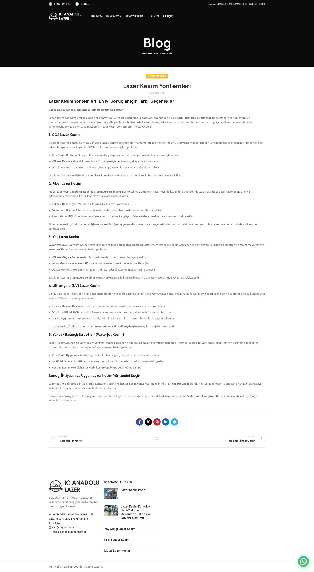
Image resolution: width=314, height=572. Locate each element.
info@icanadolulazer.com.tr (69, 531)
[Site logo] (65, 16)
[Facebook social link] (139, 422)
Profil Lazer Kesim (116, 540)
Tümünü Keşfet (157, 438)
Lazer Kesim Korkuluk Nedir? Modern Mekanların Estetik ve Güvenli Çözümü (136, 512)
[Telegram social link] (174, 422)
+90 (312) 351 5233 (63, 527)
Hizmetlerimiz (164, 54)
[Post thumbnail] (111, 493)
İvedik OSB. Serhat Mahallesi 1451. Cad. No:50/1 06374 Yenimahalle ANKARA (71, 519)
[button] (303, 561)
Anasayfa (147, 54)
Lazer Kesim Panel (133, 490)
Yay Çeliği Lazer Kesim (119, 529)
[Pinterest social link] (157, 422)
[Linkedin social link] (165, 422)
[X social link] (148, 422)
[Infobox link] (60, 4)
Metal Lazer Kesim (117, 551)
